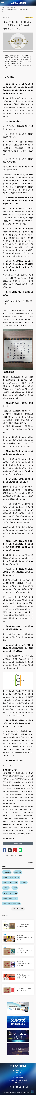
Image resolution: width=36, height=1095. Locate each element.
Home (3, 7)
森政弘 (31, 862)
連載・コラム (10, 7)
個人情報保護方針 (18, 1078)
